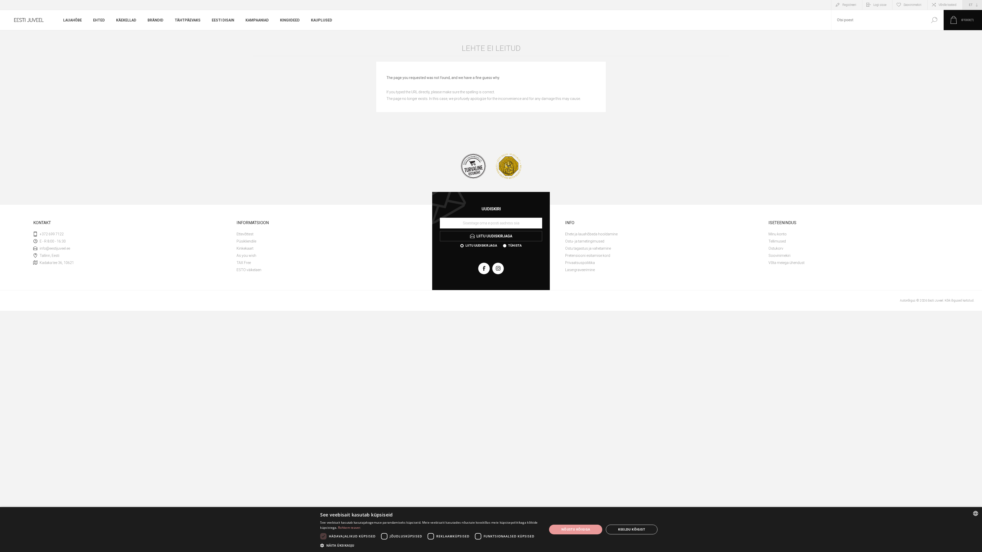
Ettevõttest (245, 234)
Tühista (515, 245)
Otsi (934, 20)
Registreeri (849, 5)
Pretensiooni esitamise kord (587, 256)
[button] (430, 545)
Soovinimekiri (779, 256)
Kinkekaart (245, 248)
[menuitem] (332, 234)
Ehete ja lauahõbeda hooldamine (591, 234)
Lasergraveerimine (580, 270)
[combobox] (877, 20)
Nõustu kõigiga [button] (575, 529)
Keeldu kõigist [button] (631, 529)
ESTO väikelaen (249, 270)
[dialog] (491, 529)
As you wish (246, 256)
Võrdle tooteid (947, 5)
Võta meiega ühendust (786, 263)
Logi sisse (879, 5)
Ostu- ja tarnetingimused (584, 241)
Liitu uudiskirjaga (481, 245)
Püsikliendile (246, 241)
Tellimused (777, 241)
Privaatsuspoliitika (580, 263)
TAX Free (244, 263)
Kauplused (321, 20)
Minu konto (777, 234)
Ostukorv (775, 248)
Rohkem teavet (349, 527)
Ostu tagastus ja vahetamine (588, 248)
